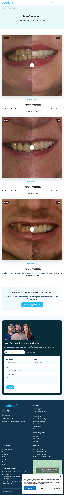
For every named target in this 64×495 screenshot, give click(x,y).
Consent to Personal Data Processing (13, 421)
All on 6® (36, 439)
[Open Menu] (61, 2)
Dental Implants (7, 449)
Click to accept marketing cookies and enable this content (47, 470)
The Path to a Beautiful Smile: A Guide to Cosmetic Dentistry (14, 482)
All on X (35, 436)
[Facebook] (3, 410)
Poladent (4, 8)
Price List (5, 454)
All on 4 (35, 441)
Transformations (7, 462)
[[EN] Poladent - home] (9, 2)
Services (4, 452)
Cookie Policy (34, 491)
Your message (10, 375)
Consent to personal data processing (45, 491)
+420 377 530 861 (40, 449)
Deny (42, 488)
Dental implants (38, 414)
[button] (61, 476)
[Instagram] (8, 410)
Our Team (5, 457)
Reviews (4, 459)
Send (10, 387)
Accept (30, 488)
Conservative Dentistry (40, 411)
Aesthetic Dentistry (39, 421)
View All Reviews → (30, 352)
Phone (8, 367)
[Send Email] (56, 2)
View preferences (55, 488)
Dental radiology (38, 426)
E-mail (35, 359)
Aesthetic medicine (39, 424)
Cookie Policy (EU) (7, 418)
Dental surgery (37, 416)
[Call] (51, 2)
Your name (9, 359)
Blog (3, 464)
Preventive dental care (40, 429)
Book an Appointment (32, 305)
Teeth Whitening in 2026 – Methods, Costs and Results (15, 473)
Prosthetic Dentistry (39, 419)
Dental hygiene (37, 409)
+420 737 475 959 (40, 452)
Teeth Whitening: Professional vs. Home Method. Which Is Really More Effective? (14, 478)
